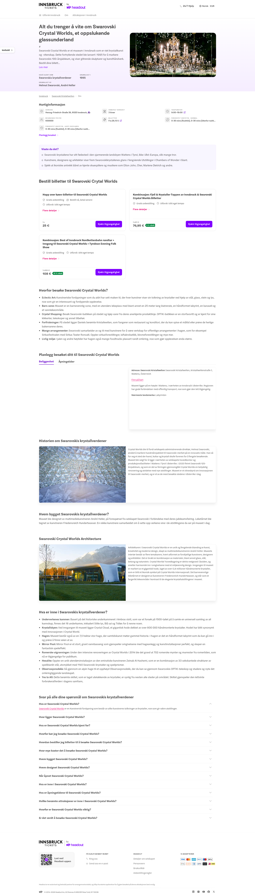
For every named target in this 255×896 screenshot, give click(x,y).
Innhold (6, 49)
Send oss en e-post (98, 863)
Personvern (139, 863)
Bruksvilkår (139, 868)
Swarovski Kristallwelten (63, 96)
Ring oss (93, 858)
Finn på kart (137, 379)
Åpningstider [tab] (66, 361)
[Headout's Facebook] (208, 892)
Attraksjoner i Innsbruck (84, 15)
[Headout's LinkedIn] (193, 892)
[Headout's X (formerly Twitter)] (214, 892)
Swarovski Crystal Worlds (51, 708)
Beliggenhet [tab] (46, 361)
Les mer (43, 67)
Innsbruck (43, 96)
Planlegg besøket (47, 134)
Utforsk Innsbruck (51, 15)
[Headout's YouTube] (203, 892)
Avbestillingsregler (142, 872)
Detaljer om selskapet (144, 858)
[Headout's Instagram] (198, 892)
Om (66, 15)
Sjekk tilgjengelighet (109, 223)
